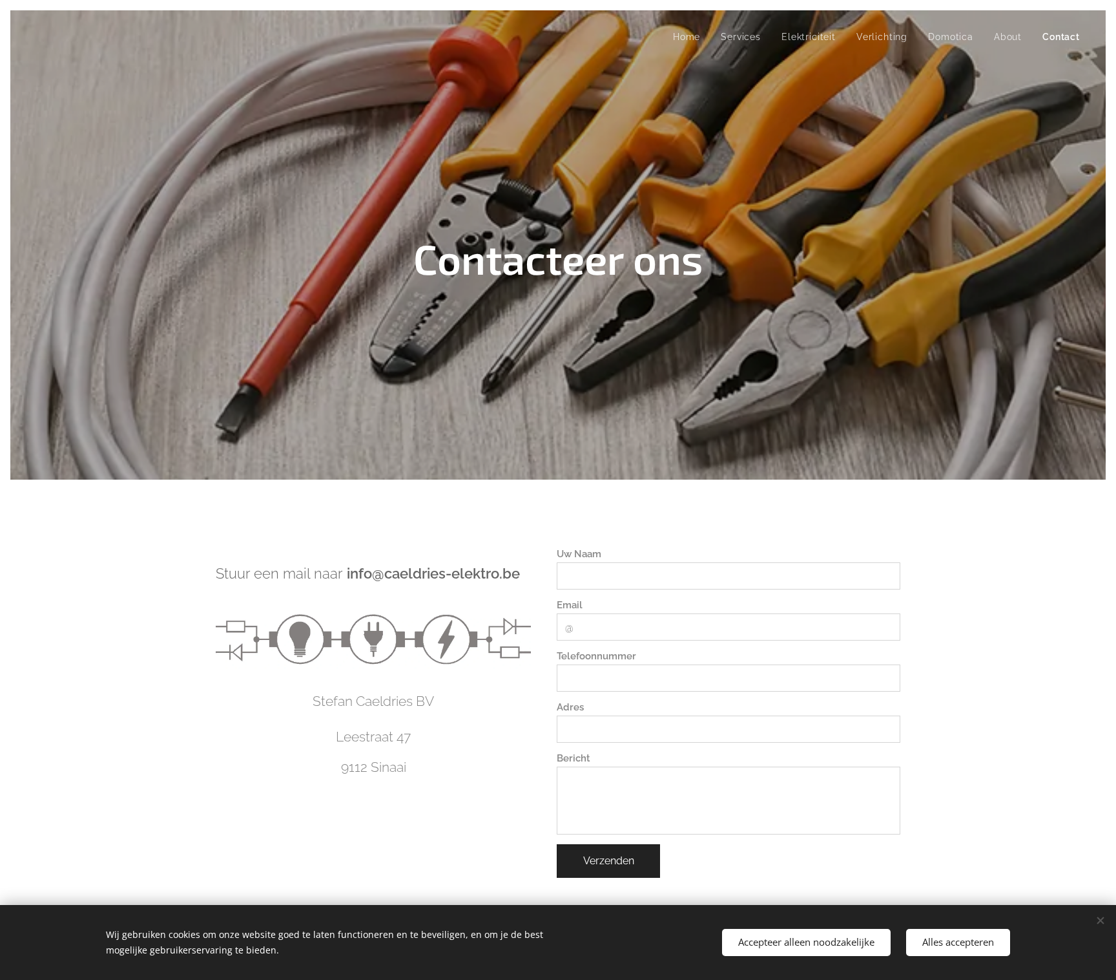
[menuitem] (690, 37)
